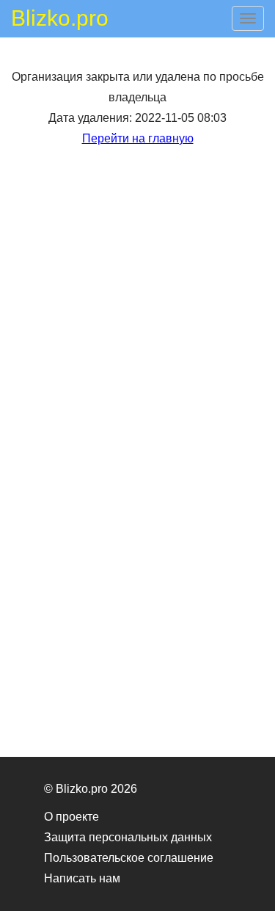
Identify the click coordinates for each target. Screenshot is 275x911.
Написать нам (82, 878)
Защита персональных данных (128, 837)
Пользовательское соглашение (128, 858)
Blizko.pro (60, 20)
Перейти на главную (138, 138)
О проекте (71, 816)
